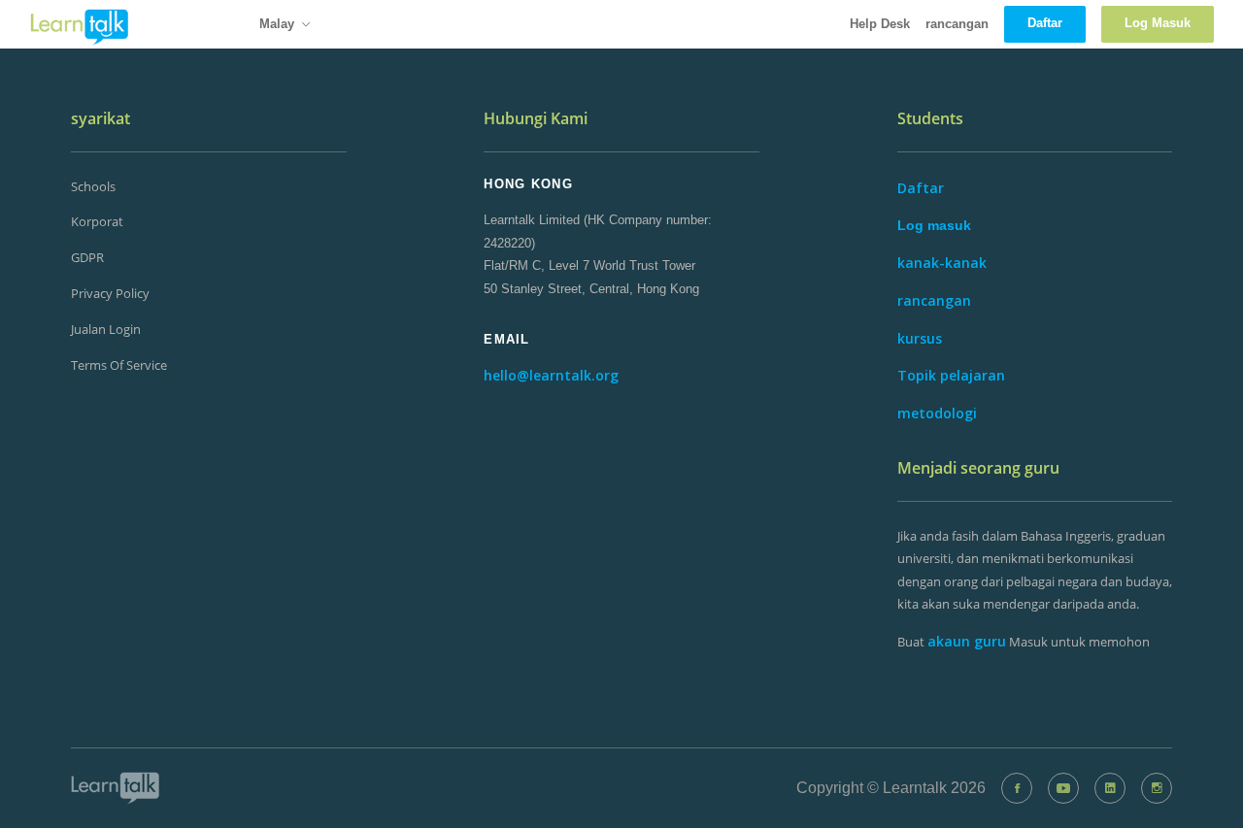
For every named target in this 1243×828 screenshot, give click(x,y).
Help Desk (880, 24)
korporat (97, 221)
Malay (276, 24)
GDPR (87, 257)
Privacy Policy (110, 293)
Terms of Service (119, 365)
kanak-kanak (942, 262)
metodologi (937, 413)
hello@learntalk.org (551, 375)
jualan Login (106, 329)
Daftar (920, 188)
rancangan (957, 24)
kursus (919, 338)
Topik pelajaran (951, 375)
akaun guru (966, 641)
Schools (93, 186)
